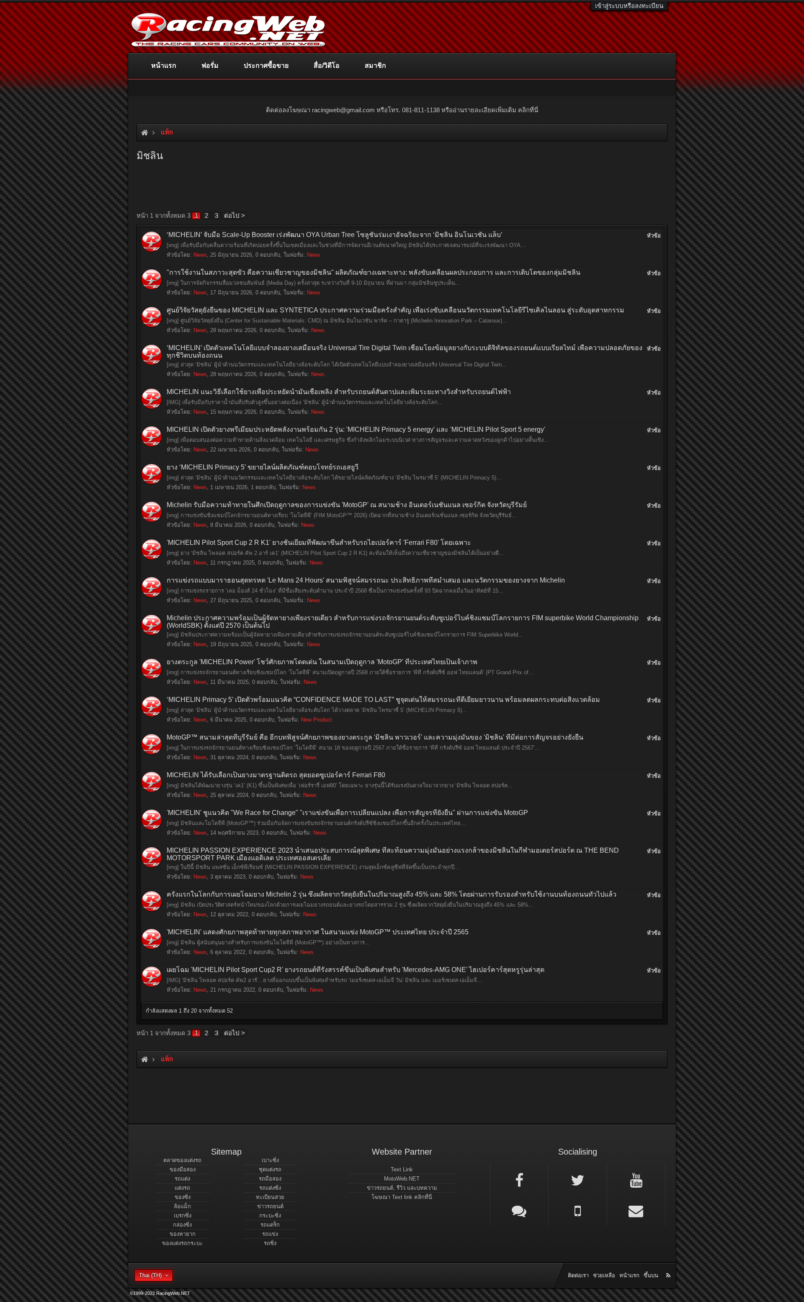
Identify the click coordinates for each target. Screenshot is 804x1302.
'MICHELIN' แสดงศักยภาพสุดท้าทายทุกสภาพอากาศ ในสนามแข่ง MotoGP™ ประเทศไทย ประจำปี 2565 (318, 932)
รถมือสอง (270, 1179)
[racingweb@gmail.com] (636, 1210)
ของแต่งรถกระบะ (182, 1243)
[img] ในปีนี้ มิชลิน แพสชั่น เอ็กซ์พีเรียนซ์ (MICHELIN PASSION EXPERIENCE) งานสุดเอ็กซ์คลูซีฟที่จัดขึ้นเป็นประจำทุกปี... (313, 867)
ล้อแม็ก (182, 1206)
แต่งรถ (182, 1188)
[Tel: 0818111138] (577, 1210)
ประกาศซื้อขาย (266, 65)
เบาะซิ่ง (270, 1160)
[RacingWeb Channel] (636, 1179)
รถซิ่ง (270, 1243)
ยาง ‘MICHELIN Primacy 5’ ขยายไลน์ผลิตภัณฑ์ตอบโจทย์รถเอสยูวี (262, 467)
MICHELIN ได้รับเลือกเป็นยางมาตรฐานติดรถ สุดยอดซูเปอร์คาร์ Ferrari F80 (276, 775)
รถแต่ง (182, 1179)
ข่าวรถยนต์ (270, 1206)
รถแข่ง (270, 1234)
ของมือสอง (183, 1169)
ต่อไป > (234, 215)
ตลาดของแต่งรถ (182, 1160)
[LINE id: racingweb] (519, 1210)
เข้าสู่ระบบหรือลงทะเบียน (629, 5)
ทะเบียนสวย (270, 1197)
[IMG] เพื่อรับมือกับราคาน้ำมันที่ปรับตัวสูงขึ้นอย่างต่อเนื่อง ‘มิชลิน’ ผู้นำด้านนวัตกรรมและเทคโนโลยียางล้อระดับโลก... (305, 402)
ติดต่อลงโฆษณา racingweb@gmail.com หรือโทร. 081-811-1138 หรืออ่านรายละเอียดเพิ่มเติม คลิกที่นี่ (402, 109)
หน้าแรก (163, 65)
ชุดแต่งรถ (270, 1169)
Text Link (402, 1169)
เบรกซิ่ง (182, 1215)
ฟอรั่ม (210, 65)
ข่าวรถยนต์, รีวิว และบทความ (402, 1188)
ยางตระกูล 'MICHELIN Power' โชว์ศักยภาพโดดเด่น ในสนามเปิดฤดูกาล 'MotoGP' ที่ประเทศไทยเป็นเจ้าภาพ (322, 661)
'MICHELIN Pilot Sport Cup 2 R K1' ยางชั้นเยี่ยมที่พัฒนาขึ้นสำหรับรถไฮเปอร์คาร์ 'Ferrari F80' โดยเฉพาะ (319, 542)
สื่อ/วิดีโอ (327, 65)
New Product (316, 720)
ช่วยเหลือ (604, 1275)
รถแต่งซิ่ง (270, 1188)
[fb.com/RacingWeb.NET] (519, 1179)
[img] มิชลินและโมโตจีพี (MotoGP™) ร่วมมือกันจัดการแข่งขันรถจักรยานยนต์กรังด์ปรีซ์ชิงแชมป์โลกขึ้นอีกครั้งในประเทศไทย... (316, 823)
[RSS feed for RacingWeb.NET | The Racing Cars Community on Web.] (669, 1266)
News (200, 255)
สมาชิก (375, 65)
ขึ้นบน (651, 1275)
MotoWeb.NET (402, 1179)
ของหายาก (183, 1234)
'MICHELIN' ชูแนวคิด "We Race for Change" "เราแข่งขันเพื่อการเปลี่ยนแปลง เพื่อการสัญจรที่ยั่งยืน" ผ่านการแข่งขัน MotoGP (347, 812)
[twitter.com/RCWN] (577, 1179)
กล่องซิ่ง (182, 1225)
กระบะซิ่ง (270, 1215)
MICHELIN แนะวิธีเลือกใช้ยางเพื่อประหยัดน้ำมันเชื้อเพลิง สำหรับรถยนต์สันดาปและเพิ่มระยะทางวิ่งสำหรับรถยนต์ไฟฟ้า (339, 391)
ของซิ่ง (183, 1197)
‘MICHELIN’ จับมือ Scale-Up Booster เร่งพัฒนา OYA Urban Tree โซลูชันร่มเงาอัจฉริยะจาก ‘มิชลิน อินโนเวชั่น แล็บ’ (334, 234)
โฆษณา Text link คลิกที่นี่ (401, 1197)
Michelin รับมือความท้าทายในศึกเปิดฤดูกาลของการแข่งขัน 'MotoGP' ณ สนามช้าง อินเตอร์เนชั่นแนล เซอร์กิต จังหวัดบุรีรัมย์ (347, 504)
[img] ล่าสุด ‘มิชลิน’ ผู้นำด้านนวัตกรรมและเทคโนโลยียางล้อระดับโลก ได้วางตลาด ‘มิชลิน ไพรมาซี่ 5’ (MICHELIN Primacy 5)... (317, 710)
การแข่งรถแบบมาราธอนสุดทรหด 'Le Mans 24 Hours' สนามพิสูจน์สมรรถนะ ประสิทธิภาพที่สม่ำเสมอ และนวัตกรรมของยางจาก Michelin (366, 580)
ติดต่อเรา (578, 1275)
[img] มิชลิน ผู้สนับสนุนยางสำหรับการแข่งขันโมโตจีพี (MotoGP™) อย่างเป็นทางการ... (268, 942)
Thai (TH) (150, 1275)
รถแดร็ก (270, 1225)
